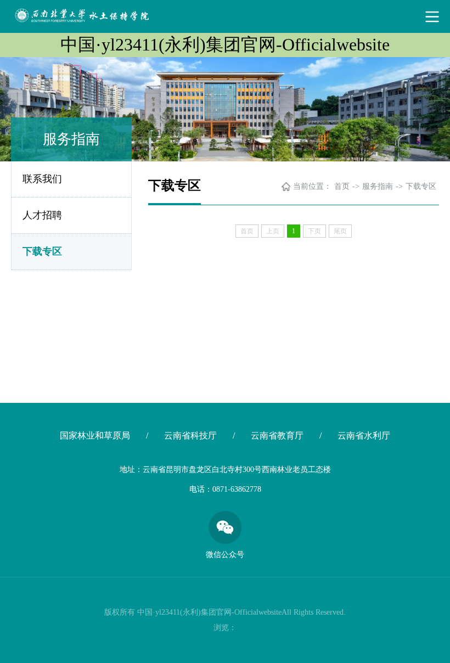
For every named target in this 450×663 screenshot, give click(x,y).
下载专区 (42, 251)
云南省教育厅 (277, 435)
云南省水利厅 (364, 435)
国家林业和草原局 (95, 435)
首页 (342, 186)
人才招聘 (42, 215)
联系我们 (42, 178)
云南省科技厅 (190, 435)
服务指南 (377, 186)
